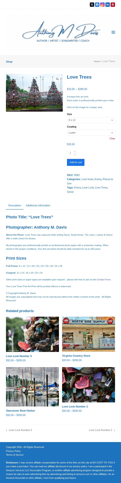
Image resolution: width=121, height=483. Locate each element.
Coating (71, 126)
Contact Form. (104, 279)
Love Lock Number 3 (19, 430)
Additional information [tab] (38, 205)
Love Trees (101, 187)
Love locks (87, 179)
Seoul (70, 192)
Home (97, 61)
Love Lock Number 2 (100, 430)
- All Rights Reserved (33, 447)
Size (69, 114)
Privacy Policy (13, 451)
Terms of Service (14, 455)
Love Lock (88, 187)
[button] (113, 32)
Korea (98, 179)
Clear (112, 138)
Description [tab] (14, 205)
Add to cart (76, 162)
